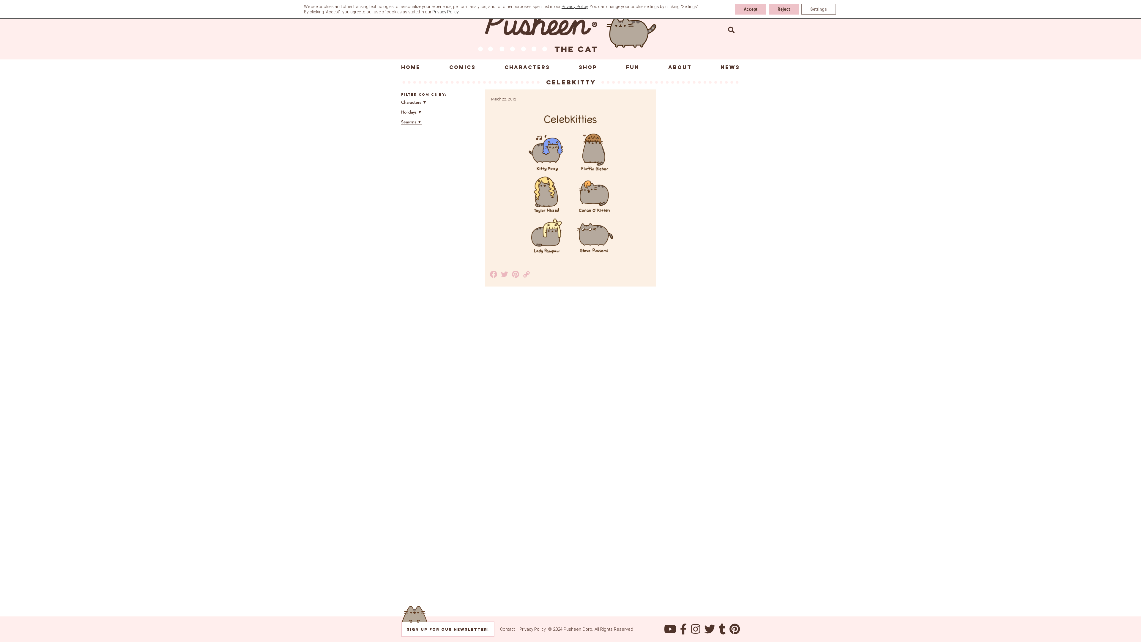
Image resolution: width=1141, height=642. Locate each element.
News (730, 67)
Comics (462, 67)
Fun (632, 67)
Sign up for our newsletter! (448, 629)
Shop (588, 67)
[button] (731, 29)
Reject (784, 9)
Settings (818, 9)
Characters (527, 67)
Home (410, 67)
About (680, 67)
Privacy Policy (532, 629)
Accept (750, 9)
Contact (507, 629)
